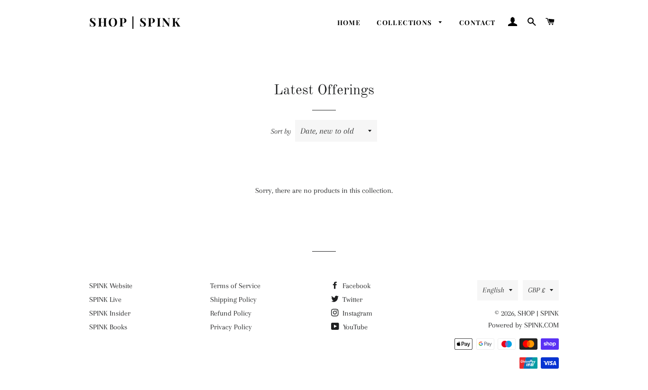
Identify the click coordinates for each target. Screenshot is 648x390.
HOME (349, 22)
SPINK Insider (109, 313)
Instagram (356, 313)
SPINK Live (105, 299)
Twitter (351, 299)
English (493, 290)
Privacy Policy (231, 327)
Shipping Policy (233, 299)
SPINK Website (110, 285)
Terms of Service (235, 285)
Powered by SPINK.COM (523, 325)
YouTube (354, 327)
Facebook (355, 285)
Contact (477, 22)
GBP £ (536, 290)
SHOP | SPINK (135, 21)
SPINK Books (108, 327)
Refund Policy (230, 313)
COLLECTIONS (405, 22)
